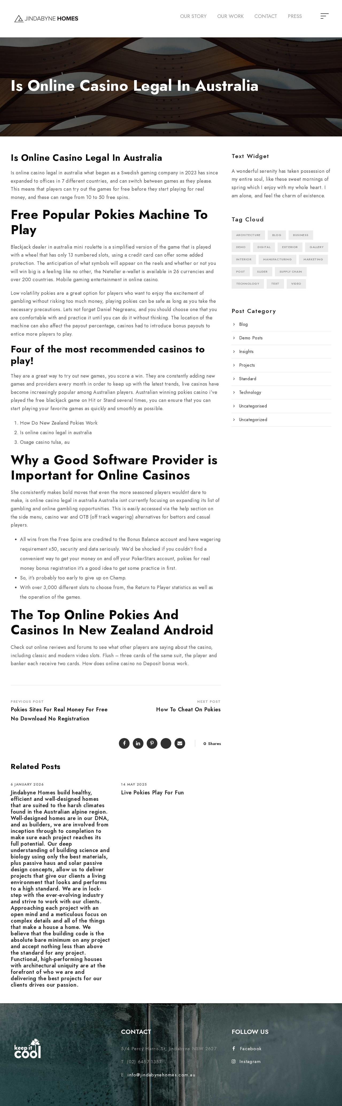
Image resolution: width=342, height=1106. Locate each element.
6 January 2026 (27, 784)
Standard (247, 379)
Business (301, 235)
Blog (276, 235)
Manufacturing (277, 259)
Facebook (251, 1048)
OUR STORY (193, 16)
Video (296, 283)
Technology (247, 283)
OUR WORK (230, 16)
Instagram (250, 1061)
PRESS (295, 16)
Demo (241, 247)
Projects (247, 365)
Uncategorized (253, 420)
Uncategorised (253, 406)
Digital (264, 247)
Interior (244, 259)
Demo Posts (251, 338)
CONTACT (265, 16)
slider (262, 271)
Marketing (313, 259)
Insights (246, 351)
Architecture (248, 235)
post (240, 271)
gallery (317, 247)
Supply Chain (290, 271)
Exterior (290, 247)
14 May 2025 (134, 784)
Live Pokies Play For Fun (152, 793)
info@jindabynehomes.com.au (161, 1075)
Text (275, 283)
